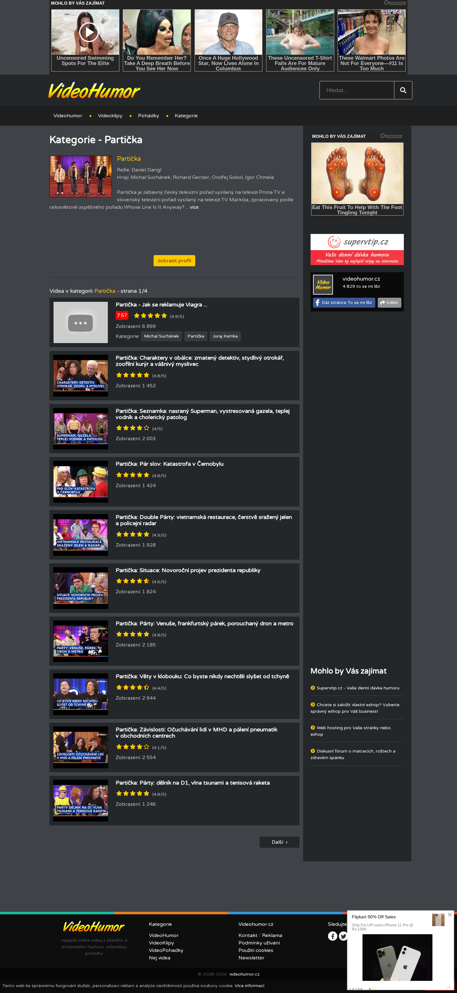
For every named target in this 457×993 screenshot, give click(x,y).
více (194, 207)
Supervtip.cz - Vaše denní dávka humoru (358, 688)
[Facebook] (332, 936)
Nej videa (159, 958)
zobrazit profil (174, 261)
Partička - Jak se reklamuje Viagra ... (161, 304)
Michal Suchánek (161, 336)
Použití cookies (255, 950)
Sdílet (392, 302)
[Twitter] (343, 936)
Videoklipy (110, 116)
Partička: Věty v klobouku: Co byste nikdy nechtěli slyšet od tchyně (202, 676)
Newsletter (251, 958)
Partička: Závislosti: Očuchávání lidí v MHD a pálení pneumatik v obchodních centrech (196, 732)
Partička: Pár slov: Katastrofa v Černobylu (170, 463)
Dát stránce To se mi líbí (347, 302)
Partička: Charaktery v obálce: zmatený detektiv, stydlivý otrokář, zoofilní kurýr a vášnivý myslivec (200, 360)
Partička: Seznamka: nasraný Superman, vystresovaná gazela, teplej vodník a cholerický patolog (203, 414)
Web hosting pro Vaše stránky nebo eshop (351, 731)
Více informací (249, 985)
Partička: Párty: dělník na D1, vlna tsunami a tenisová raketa (193, 782)
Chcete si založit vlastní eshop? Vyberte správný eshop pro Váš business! (355, 708)
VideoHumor (164, 935)
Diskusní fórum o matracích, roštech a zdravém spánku (353, 754)
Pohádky (148, 116)
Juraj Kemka (225, 336)
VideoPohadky (166, 950)
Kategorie (186, 116)
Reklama (272, 935)
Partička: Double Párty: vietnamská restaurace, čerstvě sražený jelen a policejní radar (204, 520)
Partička (195, 336)
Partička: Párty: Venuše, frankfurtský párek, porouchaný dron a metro (204, 623)
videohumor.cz (361, 278)
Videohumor (67, 116)
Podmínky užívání (259, 943)
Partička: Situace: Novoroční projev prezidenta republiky (188, 570)
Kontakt (247, 935)
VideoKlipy (161, 943)
